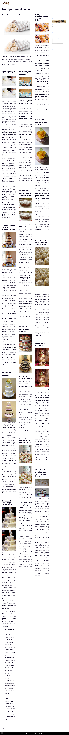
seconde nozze (38, 320)
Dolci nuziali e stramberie (40, 344)
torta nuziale (8, 117)
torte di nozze (43, 500)
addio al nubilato (40, 317)
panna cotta (21, 564)
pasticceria (7, 632)
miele (13, 290)
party (41, 312)
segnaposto (7, 662)
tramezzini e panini (40, 106)
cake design (38, 412)
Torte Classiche (43, 2)
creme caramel (27, 562)
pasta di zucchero (42, 221)
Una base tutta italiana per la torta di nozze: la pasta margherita (25, 192)
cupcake (37, 53)
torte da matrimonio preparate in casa (9, 126)
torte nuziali (6, 101)
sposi (10, 602)
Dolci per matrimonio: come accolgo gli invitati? (41, 17)
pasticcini (42, 53)
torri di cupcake (26, 417)
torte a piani (38, 539)
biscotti (46, 109)
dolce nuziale (39, 548)
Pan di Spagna (22, 257)
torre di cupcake (28, 391)
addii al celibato (12, 342)
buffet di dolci (28, 129)
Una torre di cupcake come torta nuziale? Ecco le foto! (24, 328)
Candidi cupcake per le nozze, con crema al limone (41, 242)
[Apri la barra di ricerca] (65, 2)
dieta (8, 337)
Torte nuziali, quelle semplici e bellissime (8, 373)
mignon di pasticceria (24, 546)
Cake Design (12, 611)
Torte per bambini (51, 2)
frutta (3, 292)
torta (14, 160)
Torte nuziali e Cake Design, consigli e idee (7, 502)
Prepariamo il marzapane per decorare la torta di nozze (41, 121)
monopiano (10, 432)
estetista (6, 336)
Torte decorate (60, 2)
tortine (37, 111)
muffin (47, 52)
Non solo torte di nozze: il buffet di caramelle (25, 72)
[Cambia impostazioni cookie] (2, 733)
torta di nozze (40, 415)
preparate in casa (9, 321)
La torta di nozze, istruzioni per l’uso (8, 72)
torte (14, 320)
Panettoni (21, 292)
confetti (36, 55)
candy (27, 162)
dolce (20, 316)
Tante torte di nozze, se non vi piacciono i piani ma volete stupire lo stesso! (41, 472)
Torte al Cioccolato (34, 2)
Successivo (8, 728)
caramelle (41, 57)
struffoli (29, 293)
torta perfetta (10, 616)
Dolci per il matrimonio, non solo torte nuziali (25, 440)
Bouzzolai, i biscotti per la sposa (13, 15)
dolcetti (47, 53)
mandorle (37, 203)
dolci (11, 288)
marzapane (38, 167)
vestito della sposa (9, 660)
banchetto (11, 170)
